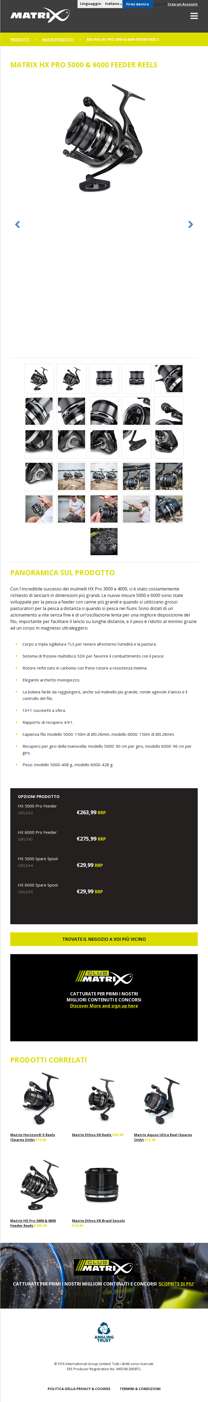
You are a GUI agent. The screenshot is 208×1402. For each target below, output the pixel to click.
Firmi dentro (137, 4)
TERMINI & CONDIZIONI (140, 1388)
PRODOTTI (19, 39)
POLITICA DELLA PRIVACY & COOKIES (79, 1388)
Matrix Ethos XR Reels (92, 1134)
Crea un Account (183, 4)
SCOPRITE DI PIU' (176, 1284)
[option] (104, 138)
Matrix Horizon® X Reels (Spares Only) (32, 1137)
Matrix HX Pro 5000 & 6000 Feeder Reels (33, 1223)
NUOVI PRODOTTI (58, 39)
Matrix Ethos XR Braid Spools (98, 1220)
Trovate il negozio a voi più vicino (104, 939)
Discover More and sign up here (104, 1006)
